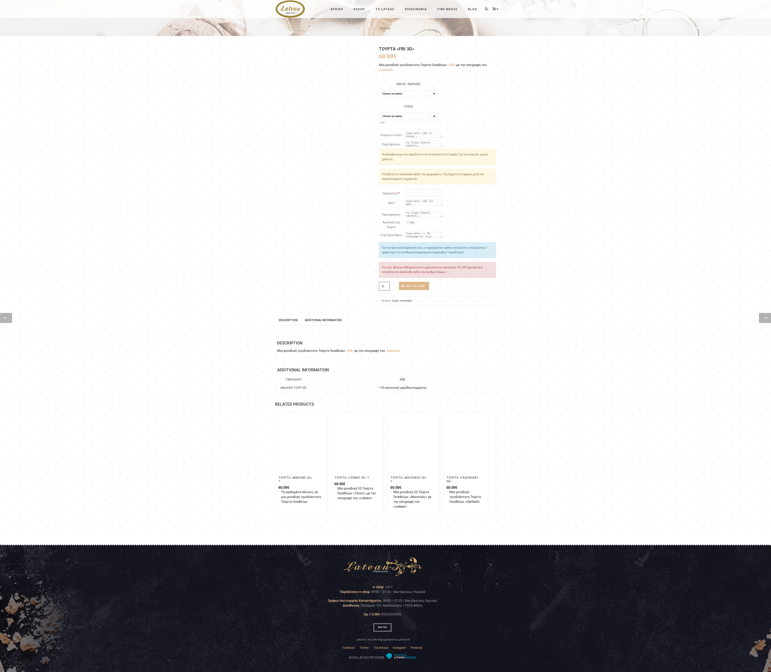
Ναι (412, 222)
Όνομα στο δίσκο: (391, 135)
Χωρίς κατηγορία (402, 300)
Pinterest (416, 647)
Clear (382, 122)
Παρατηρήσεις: (391, 144)
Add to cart (415, 285)
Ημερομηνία (391, 193)
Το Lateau (384, 9)
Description (288, 320)
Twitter (364, 647)
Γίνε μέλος (447, 9)
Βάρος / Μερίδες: (409, 84)
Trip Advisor (381, 647)
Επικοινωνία (416, 9)
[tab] (288, 320)
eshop (359, 9)
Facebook (349, 647)
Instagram (399, 647)
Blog (472, 9)
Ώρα (391, 203)
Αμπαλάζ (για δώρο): (391, 225)
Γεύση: (408, 106)
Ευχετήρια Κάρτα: (391, 235)
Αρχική (336, 9)
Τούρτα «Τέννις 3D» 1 (351, 477)
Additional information (323, 320)
